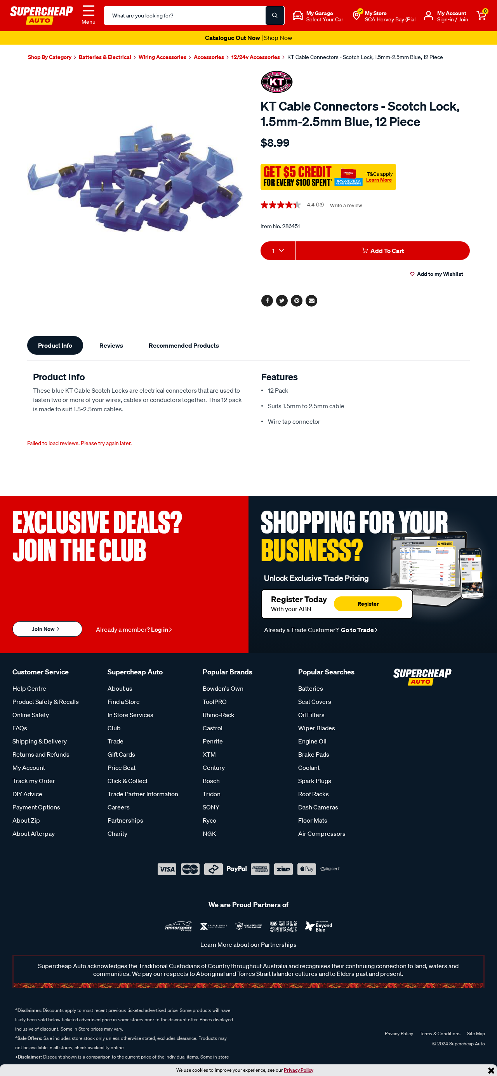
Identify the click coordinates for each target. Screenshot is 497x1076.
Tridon (212, 794)
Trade (115, 741)
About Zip (26, 820)
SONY (211, 807)
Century (214, 767)
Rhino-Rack (219, 715)
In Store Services (130, 715)
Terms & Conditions (440, 1033)
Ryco (209, 820)
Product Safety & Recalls (45, 701)
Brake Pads (313, 754)
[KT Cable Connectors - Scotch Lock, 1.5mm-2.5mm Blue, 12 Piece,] (135, 178)
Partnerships (125, 820)
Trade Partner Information (143, 794)
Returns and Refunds (41, 754)
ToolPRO (215, 701)
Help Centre (29, 688)
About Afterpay (33, 833)
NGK (209, 833)
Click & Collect (128, 781)
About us (120, 688)
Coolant (309, 767)
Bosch (211, 781)
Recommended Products (184, 345)
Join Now (44, 628)
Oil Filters (311, 715)
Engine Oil (312, 741)
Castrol (212, 728)
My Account (28, 767)
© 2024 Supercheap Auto (458, 1043)
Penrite (213, 741)
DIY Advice (27, 794)
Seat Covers (314, 701)
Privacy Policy (298, 1070)
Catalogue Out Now (248, 38)
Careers (119, 807)
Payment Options (36, 807)
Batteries (310, 688)
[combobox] (278, 250)
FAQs (19, 728)
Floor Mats (312, 820)
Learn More (379, 179)
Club (114, 728)
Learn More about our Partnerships (248, 944)
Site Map (476, 1033)
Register (368, 603)
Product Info (55, 345)
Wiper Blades (316, 728)
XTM (209, 754)
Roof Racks (313, 794)
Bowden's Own (223, 688)
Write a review (346, 205)
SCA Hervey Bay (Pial (390, 19)
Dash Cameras (318, 807)
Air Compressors (322, 833)
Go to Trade (357, 630)
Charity (117, 833)
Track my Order (33, 781)
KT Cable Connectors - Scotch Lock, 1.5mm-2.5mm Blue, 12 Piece (365, 57)
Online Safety (30, 715)
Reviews (111, 345)
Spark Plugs (314, 781)
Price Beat (122, 767)
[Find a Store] (356, 15)
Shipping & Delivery (39, 741)
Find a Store (124, 701)
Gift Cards (121, 754)
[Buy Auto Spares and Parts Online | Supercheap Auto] (41, 15)
